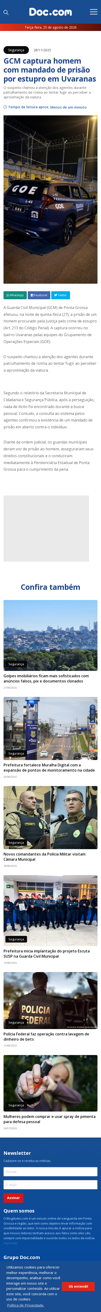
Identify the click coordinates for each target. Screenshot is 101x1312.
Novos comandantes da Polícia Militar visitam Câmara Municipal (44, 856)
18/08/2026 (10, 866)
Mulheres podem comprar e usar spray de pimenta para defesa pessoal (50, 1119)
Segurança (16, 50)
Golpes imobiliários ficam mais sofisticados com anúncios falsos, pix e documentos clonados (46, 678)
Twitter (62, 295)
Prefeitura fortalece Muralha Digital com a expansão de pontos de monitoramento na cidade (49, 767)
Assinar (13, 1197)
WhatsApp (16, 295)
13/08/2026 (10, 962)
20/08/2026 (10, 776)
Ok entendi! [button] (78, 1286)
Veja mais (10, 1243)
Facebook (40, 295)
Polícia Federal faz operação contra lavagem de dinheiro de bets (46, 1036)
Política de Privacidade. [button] (25, 1305)
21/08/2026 (10, 687)
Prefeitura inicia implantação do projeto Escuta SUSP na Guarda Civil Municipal (47, 953)
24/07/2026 (10, 1128)
